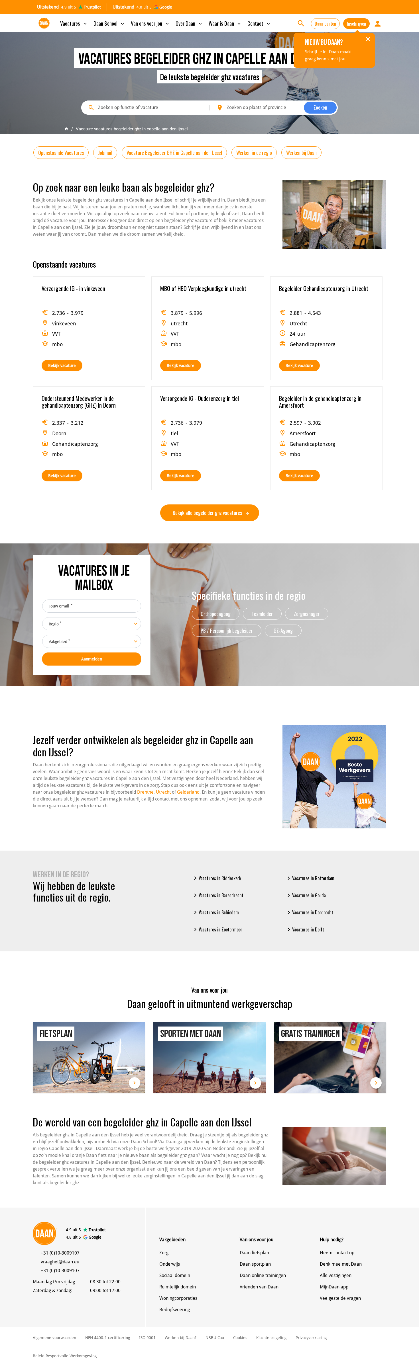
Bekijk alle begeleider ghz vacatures (208, 512)
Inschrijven (356, 23)
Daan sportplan (255, 1264)
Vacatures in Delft (304, 929)
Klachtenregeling (271, 1337)
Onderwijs (169, 1264)
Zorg (163, 1252)
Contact (259, 23)
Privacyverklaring (311, 1337)
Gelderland (188, 792)
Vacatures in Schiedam (215, 912)
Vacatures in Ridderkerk (216, 878)
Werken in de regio (254, 152)
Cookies (240, 1337)
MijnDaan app (334, 1287)
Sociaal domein (174, 1275)
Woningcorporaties (178, 1298)
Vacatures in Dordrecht (309, 912)
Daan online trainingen (263, 1275)
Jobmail (105, 152)
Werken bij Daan (301, 152)
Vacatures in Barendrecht (217, 895)
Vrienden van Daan (259, 1287)
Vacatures (74, 23)
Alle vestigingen (335, 1275)
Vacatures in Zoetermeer (217, 929)
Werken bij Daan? (180, 1337)
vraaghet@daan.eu (60, 1262)
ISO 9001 (147, 1337)
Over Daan (189, 23)
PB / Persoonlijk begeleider (227, 630)
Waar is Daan (225, 23)
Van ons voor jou (150, 23)
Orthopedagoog (216, 613)
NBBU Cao (215, 1337)
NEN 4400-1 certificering (107, 1337)
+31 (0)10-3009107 (60, 1253)
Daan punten (325, 23)
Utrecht (163, 792)
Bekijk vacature (62, 365)
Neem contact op (337, 1252)
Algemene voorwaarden (54, 1337)
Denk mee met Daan (341, 1264)
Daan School (109, 23)
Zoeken (320, 107)
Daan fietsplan (254, 1252)
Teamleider (262, 613)
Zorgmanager (307, 613)
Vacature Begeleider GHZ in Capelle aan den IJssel (174, 152)
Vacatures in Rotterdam (309, 878)
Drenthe (145, 792)
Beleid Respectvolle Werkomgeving (65, 1356)
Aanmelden (91, 659)
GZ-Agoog (283, 630)
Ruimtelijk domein (177, 1287)
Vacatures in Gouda (305, 895)
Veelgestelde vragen (340, 1298)
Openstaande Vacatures (61, 152)
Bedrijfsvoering (174, 1309)
